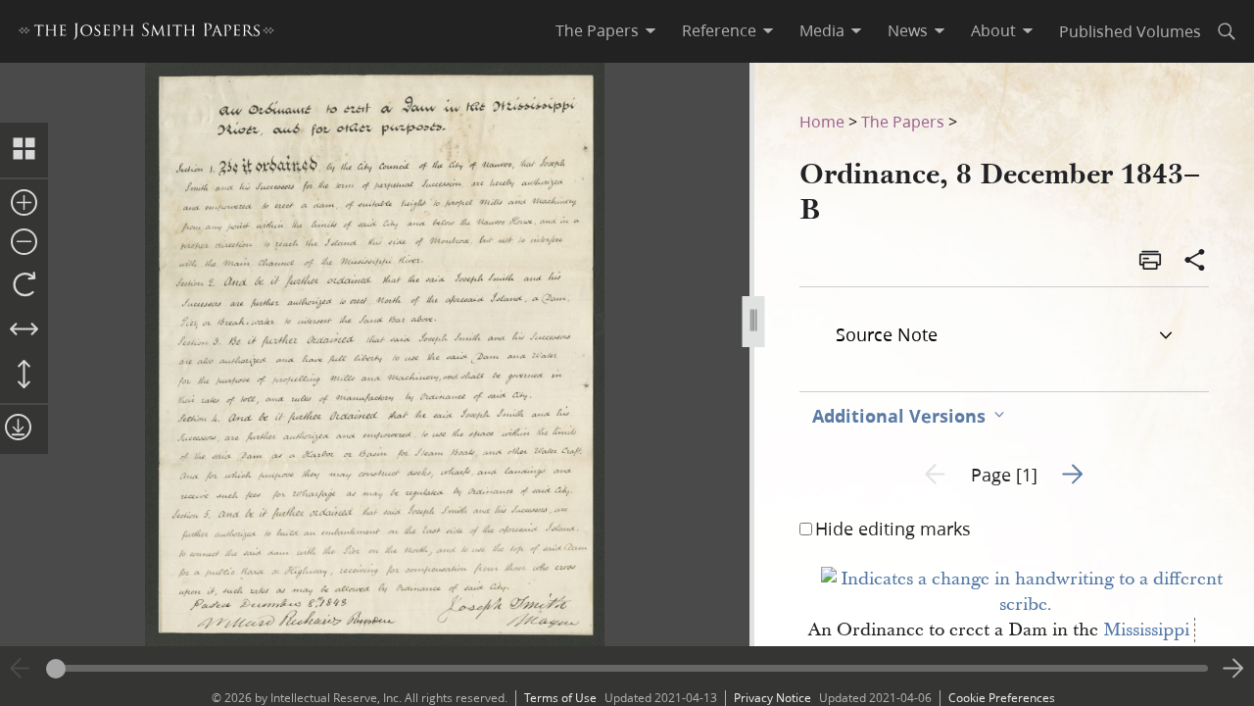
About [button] (993, 30)
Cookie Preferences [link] (1001, 697)
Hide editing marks (893, 528)
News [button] (908, 30)
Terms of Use (560, 697)
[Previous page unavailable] (20, 668)
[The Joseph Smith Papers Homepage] (146, 34)
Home (821, 121)
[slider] (627, 668)
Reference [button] (719, 30)
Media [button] (821, 30)
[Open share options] (1195, 261)
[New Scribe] (1025, 604)
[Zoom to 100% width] (24, 330)
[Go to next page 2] (1233, 668)
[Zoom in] (24, 204)
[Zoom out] (24, 243)
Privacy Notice (772, 697)
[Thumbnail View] (24, 150)
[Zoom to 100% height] (24, 375)
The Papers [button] (597, 30)
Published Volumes (1130, 31)
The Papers (902, 121)
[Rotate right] (24, 285)
